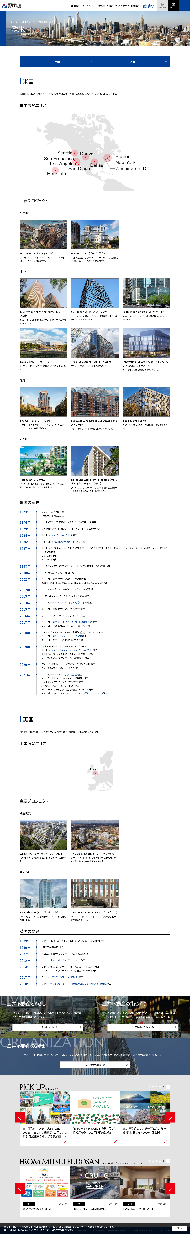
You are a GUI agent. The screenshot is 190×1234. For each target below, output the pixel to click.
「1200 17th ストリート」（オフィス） (71, 602)
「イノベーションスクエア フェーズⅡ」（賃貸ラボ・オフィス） (76, 693)
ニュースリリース (88, 5)
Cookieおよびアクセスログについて (38, 1230)
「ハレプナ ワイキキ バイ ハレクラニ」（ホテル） (71, 650)
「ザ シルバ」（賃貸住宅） (66, 674)
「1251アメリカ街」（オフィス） (67, 541)
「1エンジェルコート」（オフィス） (64, 977)
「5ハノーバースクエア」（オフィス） (65, 960)
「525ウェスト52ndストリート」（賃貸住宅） (73, 622)
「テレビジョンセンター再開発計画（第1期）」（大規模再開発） (77, 983)
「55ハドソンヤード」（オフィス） (68, 636)
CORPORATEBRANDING (148, 6)
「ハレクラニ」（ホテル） (60, 535)
